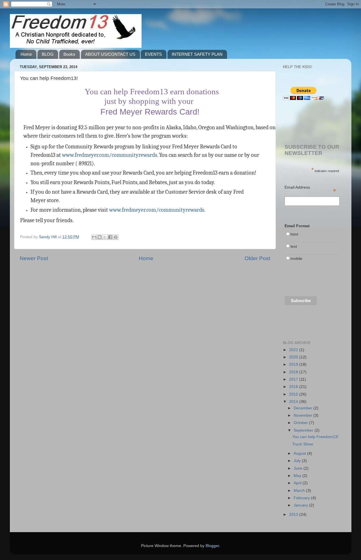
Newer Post (34, 258)
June (298, 468)
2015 (294, 394)
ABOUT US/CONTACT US (110, 54)
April (298, 483)
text (293, 246)
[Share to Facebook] (110, 237)
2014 (294, 402)
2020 (294, 357)
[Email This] (94, 237)
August (300, 453)
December (303, 408)
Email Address (310, 187)
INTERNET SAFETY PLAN (197, 54)
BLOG (48, 54)
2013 (294, 514)
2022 (294, 350)
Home (26, 54)
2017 (294, 379)
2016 (294, 387)
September (304, 430)
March (300, 490)
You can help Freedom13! (315, 437)
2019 (294, 364)
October (301, 423)
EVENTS (153, 54)
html (294, 234)
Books (69, 54)
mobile (296, 258)
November (303, 415)
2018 (294, 372)
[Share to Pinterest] (115, 237)
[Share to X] (105, 237)
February (302, 498)
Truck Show (302, 444)
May (298, 476)
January (301, 505)
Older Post (257, 258)
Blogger (212, 546)
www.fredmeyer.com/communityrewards (109, 155)
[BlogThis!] (99, 237)
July (298, 461)
